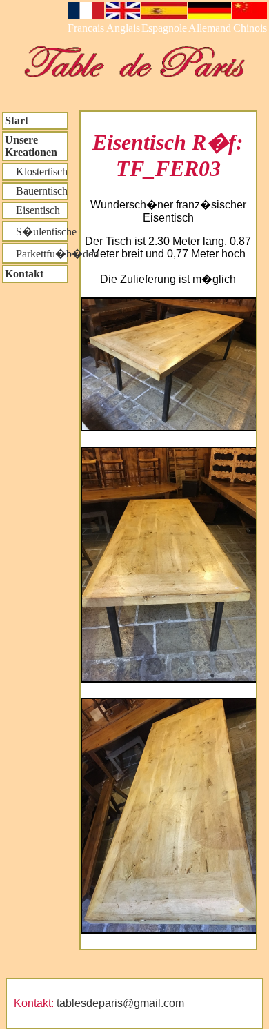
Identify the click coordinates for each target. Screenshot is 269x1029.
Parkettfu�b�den (36, 253)
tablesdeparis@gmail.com (120, 1003)
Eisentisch (32, 210)
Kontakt (24, 274)
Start (16, 120)
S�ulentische (36, 231)
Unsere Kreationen (31, 146)
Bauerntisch (36, 191)
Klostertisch (36, 171)
